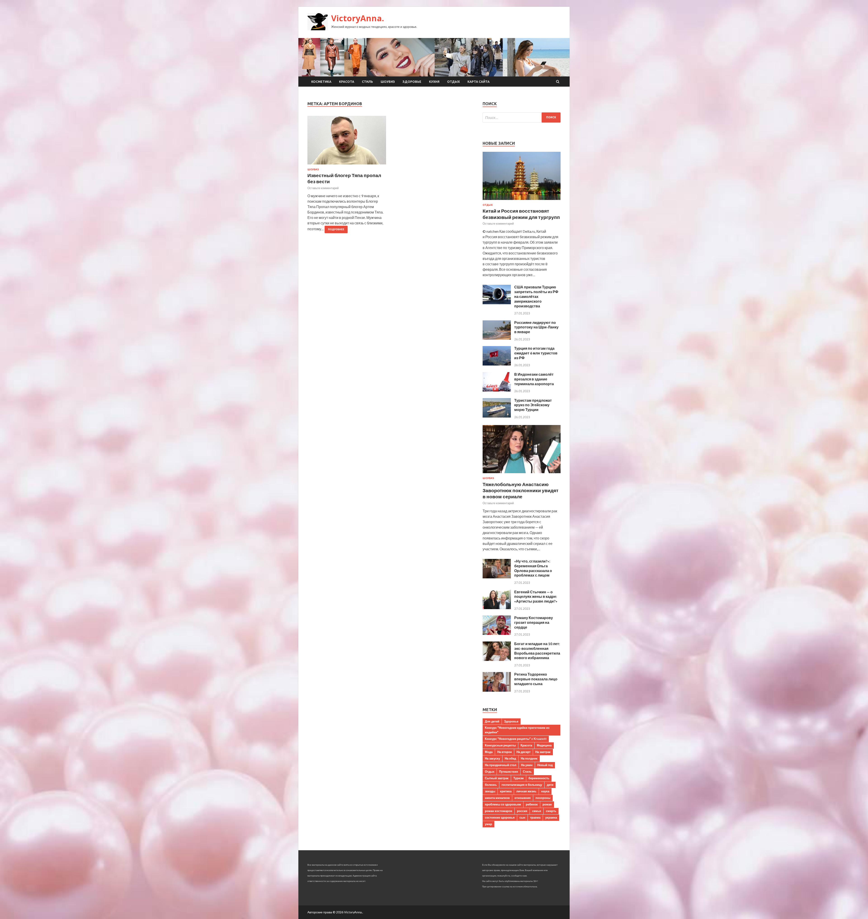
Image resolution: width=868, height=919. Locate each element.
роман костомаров (498, 811)
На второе (504, 752)
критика (506, 791)
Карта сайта (478, 81)
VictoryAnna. (357, 18)
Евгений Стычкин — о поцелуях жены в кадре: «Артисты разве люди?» (535, 596)
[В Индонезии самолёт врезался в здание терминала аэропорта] (497, 390)
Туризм (518, 778)
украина (551, 817)
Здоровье (412, 81)
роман (547, 804)
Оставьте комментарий (323, 188)
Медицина (544, 745)
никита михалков (497, 798)
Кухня (434, 81)
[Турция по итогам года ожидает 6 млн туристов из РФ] (497, 364)
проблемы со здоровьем (503, 804)
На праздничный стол (500, 765)
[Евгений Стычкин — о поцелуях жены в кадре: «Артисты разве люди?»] (497, 608)
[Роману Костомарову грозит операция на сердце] (497, 633)
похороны (542, 798)
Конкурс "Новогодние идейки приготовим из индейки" (517, 730)
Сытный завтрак (497, 778)
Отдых (453, 81)
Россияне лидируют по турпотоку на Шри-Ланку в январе (536, 327)
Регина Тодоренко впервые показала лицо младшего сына (535, 679)
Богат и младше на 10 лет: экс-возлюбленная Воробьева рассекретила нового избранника (537, 650)
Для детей (492, 721)
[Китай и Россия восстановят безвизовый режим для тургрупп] (522, 201)
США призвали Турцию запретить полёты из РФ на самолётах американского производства (536, 296)
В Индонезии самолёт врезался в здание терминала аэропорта (534, 379)
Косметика (321, 81)
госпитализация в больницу (522, 784)
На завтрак (543, 752)
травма (535, 817)
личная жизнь (526, 791)
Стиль (367, 81)
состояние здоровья (500, 817)
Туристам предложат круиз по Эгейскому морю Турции (533, 405)
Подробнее (336, 229)
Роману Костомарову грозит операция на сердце (533, 622)
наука (545, 791)
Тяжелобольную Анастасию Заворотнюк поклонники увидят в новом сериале (520, 490)
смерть (551, 811)
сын (522, 817)
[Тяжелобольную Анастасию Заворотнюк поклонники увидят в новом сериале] (522, 474)
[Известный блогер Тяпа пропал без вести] (346, 142)
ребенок (532, 804)
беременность (538, 778)
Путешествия (508, 771)
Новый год (545, 765)
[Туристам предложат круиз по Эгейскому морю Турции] (497, 416)
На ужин (527, 765)
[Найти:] (522, 117)
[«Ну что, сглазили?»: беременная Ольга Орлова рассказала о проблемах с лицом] (497, 577)
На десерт (524, 752)
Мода (489, 752)
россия (522, 811)
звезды (490, 791)
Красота (346, 81)
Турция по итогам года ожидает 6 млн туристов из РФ (535, 353)
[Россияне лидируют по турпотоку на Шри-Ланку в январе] (497, 338)
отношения (522, 798)
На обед (510, 758)
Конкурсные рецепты (500, 745)
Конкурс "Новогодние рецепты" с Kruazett (516, 739)
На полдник (529, 758)
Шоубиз (388, 81)
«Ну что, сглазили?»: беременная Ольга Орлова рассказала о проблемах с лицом (533, 568)
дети (550, 784)
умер (488, 824)
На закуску (492, 758)
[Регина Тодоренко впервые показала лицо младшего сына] (497, 690)
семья (536, 811)
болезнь (491, 784)
